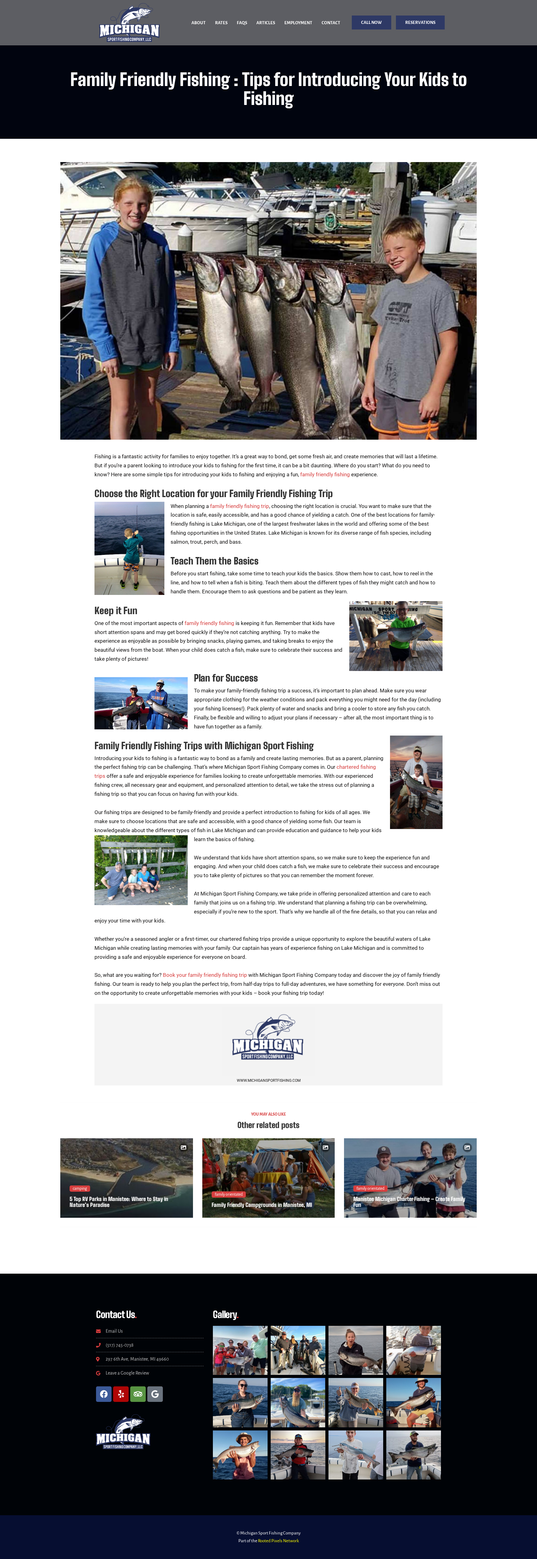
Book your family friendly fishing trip (205, 975)
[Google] (155, 1394)
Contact (331, 22)
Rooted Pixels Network (278, 1541)
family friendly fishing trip (239, 506)
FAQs (242, 22)
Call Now (371, 22)
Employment (298, 22)
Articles (265, 22)
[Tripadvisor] (138, 1394)
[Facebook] (104, 1394)
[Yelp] (121, 1394)
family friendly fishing (325, 474)
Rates (221, 22)
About (198, 22)
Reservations (420, 22)
